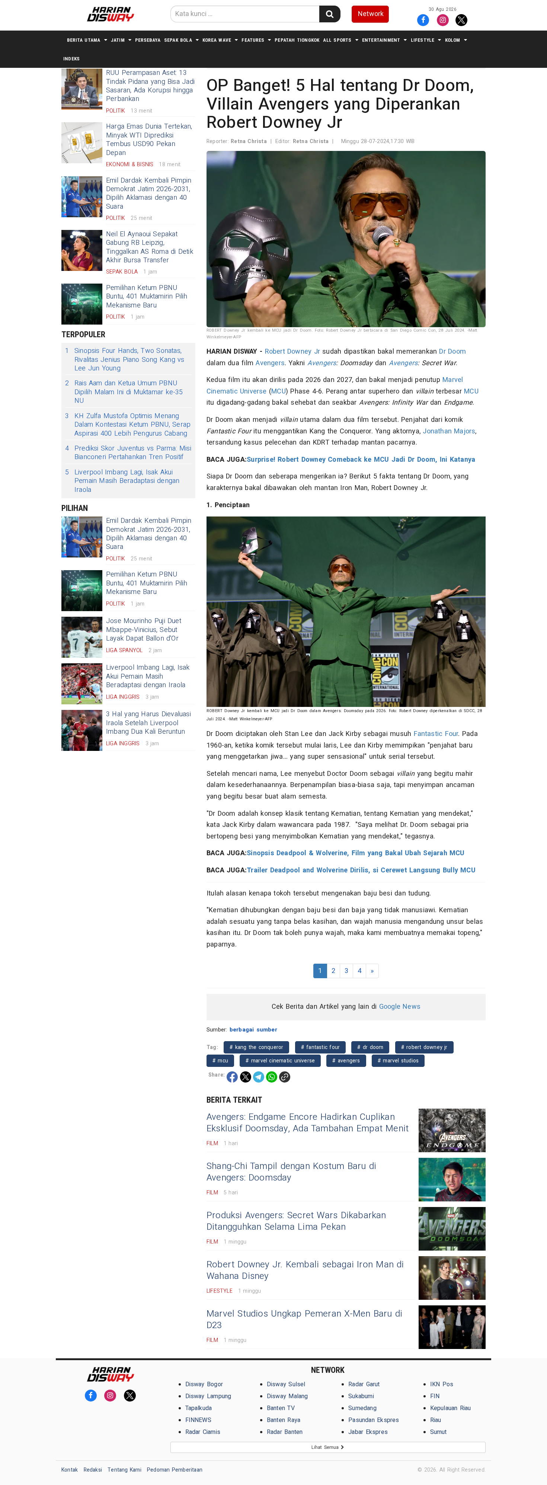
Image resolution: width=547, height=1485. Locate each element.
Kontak (69, 1470)
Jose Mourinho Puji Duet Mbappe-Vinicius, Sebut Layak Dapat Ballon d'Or (143, 630)
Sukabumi (361, 1396)
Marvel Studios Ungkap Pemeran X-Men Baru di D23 (304, 1319)
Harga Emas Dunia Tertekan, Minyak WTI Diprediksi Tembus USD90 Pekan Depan (149, 139)
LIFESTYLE (423, 40)
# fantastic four (320, 1047)
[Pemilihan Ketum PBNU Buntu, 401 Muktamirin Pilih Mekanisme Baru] (81, 304)
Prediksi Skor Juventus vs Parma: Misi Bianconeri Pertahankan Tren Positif (128, 453)
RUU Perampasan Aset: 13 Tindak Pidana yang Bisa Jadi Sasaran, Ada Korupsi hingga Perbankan (150, 86)
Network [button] (371, 14)
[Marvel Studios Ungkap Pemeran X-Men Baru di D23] (452, 1327)
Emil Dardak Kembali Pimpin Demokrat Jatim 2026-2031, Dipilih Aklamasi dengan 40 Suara (149, 194)
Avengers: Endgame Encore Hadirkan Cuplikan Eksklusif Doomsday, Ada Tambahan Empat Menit (308, 1122)
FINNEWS (198, 1420)
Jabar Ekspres (368, 1432)
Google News (399, 1007)
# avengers (346, 1061)
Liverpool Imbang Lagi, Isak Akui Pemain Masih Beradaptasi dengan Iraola (122, 481)
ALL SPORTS (337, 40)
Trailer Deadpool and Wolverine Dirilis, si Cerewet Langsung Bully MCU (361, 870)
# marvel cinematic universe (280, 1061)
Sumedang (362, 1408)
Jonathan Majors (449, 431)
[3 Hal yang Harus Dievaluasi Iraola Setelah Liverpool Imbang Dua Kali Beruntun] (81, 730)
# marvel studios (398, 1061)
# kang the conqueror (256, 1047)
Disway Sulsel (286, 1384)
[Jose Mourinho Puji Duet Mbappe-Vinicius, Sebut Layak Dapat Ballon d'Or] (81, 637)
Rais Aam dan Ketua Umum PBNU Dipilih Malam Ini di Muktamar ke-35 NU (124, 392)
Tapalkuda (198, 1408)
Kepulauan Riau (450, 1408)
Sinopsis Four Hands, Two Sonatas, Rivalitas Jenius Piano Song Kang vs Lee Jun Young (125, 360)
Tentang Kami (124, 1470)
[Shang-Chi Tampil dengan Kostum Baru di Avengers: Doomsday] (452, 1179)
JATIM (118, 40)
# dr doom (370, 1047)
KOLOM (452, 40)
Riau (435, 1420)
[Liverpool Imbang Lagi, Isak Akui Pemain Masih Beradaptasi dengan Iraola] (81, 683)
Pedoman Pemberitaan (174, 1470)
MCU (278, 391)
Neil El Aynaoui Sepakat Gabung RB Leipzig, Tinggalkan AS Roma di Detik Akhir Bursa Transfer (149, 247)
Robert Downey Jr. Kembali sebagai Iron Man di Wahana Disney (305, 1270)
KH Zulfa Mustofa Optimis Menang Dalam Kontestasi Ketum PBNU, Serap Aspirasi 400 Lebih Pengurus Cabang (128, 425)
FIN (435, 1396)
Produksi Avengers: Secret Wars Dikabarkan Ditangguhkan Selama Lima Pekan (296, 1221)
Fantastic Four (436, 734)
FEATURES (252, 40)
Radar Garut (364, 1384)
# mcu (220, 1061)
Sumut (438, 1432)
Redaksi (93, 1470)
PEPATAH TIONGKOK (297, 40)
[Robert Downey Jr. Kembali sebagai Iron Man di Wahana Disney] (452, 1278)
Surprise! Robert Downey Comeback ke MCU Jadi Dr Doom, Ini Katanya (361, 460)
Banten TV (281, 1408)
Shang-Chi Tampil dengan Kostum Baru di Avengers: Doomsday (291, 1172)
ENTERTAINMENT (381, 40)
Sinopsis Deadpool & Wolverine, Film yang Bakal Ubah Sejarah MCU (356, 853)
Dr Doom (452, 352)
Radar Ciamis (203, 1432)
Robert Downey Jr (292, 352)
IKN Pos (442, 1384)
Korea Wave (216, 40)
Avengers (270, 363)
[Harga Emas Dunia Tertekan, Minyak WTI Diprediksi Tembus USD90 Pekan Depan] (81, 142)
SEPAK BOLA (178, 40)
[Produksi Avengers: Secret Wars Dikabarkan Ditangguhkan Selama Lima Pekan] (452, 1229)
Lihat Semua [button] (326, 1447)
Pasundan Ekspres (373, 1420)
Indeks (71, 58)
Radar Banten (285, 1432)
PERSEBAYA (147, 40)
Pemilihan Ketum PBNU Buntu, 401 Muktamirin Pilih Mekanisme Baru (147, 296)
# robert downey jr (424, 1047)
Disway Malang (287, 1396)
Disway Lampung (208, 1396)
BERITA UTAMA (83, 40)
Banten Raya (283, 1420)
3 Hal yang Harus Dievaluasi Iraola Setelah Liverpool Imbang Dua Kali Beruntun (148, 723)
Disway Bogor (204, 1384)
